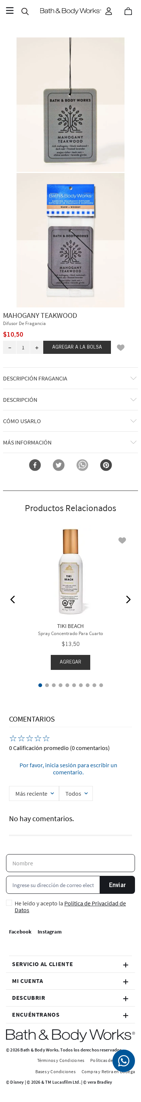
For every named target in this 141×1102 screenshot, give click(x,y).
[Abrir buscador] (25, 11)
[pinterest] (106, 465)
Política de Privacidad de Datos (70, 906)
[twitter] (59, 465)
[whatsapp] (82, 465)
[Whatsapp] (123, 1061)
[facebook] (35, 465)
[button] (70, 105)
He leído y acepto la (70, 907)
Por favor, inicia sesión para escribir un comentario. (68, 768)
